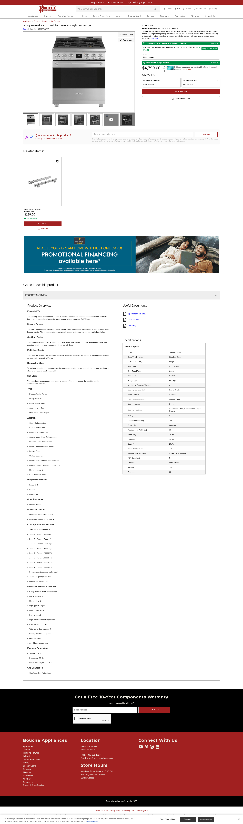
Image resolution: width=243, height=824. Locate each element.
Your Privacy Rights (168, 819)
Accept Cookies (205, 819)
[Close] (239, 819)
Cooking (37, 21)
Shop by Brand (134, 16)
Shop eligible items (209, 49)
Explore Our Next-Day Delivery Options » (129, 2)
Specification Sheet (136, 314)
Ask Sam (206, 134)
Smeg (25, 29)
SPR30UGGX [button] (43, 29)
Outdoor (47, 16)
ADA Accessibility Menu (140, 811)
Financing (164, 16)
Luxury (119, 16)
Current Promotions (101, 16)
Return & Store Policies (33, 785)
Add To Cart (181, 92)
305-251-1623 (94, 755)
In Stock (83, 16)
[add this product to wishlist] (57, 161)
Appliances (33, 16)
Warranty (132, 326)
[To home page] (47, 9)
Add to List (127, 40)
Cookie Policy (92, 821)
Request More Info (182, 99)
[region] (121, 819)
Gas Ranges (55, 21)
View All (127, 119)
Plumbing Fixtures (65, 16)
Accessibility (126, 811)
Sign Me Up (154, 710)
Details (213, 43)
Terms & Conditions (101, 811)
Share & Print (127, 35)
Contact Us (210, 16)
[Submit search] (155, 9)
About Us (195, 16)
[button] (164, 9)
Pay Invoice (98, 2)
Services (150, 16)
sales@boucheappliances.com (100, 758)
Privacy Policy (115, 811)
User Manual (133, 320)
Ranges (45, 21)
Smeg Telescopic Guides (32, 209)
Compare (44, 229)
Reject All (187, 819)
